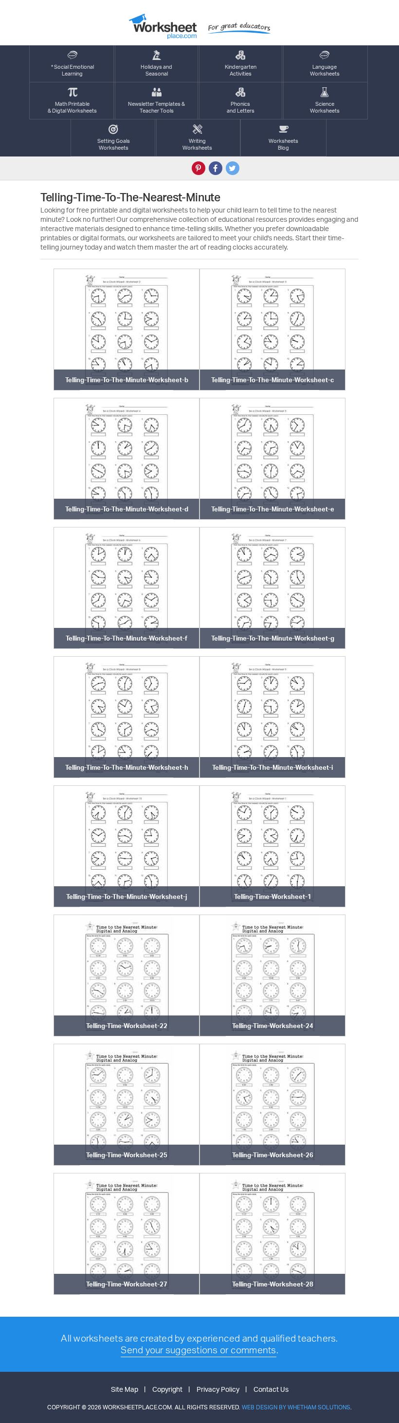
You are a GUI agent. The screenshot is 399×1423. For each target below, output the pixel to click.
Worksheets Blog (283, 144)
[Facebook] (215, 168)
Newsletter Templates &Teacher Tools (156, 107)
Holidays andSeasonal (156, 70)
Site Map (124, 1389)
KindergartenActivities (240, 70)
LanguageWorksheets (325, 70)
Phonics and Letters (240, 107)
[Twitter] (232, 168)
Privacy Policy (218, 1389)
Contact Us (271, 1389)
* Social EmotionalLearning (72, 70)
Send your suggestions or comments (198, 1350)
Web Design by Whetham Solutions (296, 1407)
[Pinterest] (198, 168)
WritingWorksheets (197, 144)
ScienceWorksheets (325, 107)
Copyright (167, 1389)
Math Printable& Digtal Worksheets (72, 107)
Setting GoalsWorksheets (113, 144)
